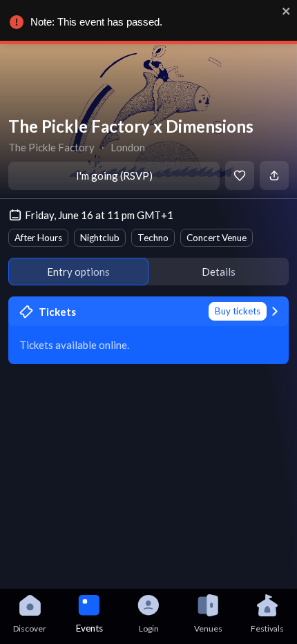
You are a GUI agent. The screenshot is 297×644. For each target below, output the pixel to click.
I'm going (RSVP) (114, 175)
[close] (286, 11)
